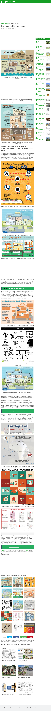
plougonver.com (8, 1)
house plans (25, 550)
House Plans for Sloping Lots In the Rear (41, 115)
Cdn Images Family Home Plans (41, 59)
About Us (34, 705)
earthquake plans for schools (15, 641)
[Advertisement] (25, 13)
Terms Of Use (29, 705)
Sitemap (16, 705)
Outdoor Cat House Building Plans (41, 95)
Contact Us (21, 705)
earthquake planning (21, 640)
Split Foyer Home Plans (7, 677)
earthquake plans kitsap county (26, 641)
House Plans (4, 28)
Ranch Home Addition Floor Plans (41, 74)
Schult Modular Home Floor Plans (41, 80)
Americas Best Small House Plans (41, 134)
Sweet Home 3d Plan (22, 660)
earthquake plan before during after (10, 640)
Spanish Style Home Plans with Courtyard (42, 90)
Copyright (25, 705)
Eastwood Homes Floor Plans (24, 694)
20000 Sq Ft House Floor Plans (8, 660)
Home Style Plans (42, 83)
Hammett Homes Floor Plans (24, 677)
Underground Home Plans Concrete (41, 69)
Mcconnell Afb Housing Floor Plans (9, 694)
